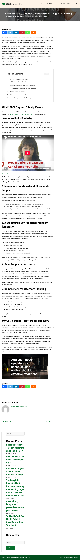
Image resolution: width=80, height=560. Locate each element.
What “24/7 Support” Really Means (19, 79)
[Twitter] (10, 32)
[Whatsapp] (27, 32)
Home (32, 16)
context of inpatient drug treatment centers (21, 114)
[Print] (33, 32)
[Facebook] (4, 32)
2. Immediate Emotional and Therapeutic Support (22, 85)
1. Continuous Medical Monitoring (19, 81)
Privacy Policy (69, 557)
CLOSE (46, 73)
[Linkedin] (16, 32)
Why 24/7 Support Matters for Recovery (20, 98)
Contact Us (62, 557)
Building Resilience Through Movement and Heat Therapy (15, 447)
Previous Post (6, 421)
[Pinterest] (22, 32)
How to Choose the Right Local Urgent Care (15, 459)
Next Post (50, 421)
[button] (76, 4)
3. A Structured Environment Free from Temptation (23, 88)
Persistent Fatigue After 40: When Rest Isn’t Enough (15, 471)
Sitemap (76, 557)
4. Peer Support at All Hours (17, 91)
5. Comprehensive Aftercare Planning (19, 95)
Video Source (5, 173)
